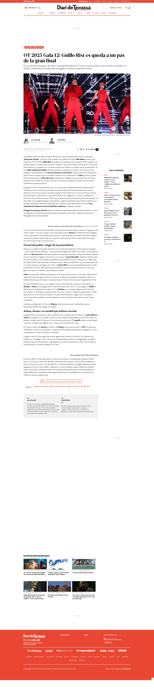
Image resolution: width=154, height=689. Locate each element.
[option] (77, 105)
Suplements (84, 1)
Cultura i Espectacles (34, 47)
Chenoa (77, 386)
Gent (80, 13)
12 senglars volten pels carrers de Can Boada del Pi (112, 239)
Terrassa (42, 13)
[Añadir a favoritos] (97, 149)
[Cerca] (126, 8)
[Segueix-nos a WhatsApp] (31, 640)
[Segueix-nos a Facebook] (24, 640)
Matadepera (62, 13)
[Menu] (26, 8)
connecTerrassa (125, 1)
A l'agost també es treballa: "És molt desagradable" (110, 226)
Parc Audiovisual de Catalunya (61, 386)
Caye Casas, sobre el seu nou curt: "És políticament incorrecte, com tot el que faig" (83, 596)
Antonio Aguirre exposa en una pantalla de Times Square (58, 573)
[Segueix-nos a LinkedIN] (36, 640)
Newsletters (116, 8)
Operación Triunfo (42, 386)
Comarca (52, 13)
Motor (104, 1)
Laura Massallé (35, 140)
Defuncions (113, 13)
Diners (88, 13)
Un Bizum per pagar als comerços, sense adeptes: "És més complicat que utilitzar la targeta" (112, 182)
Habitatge (97, 1)
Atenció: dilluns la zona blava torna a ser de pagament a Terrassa (111, 213)
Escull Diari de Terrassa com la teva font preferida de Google (62, 381)
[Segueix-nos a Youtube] (38, 640)
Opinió (71, 13)
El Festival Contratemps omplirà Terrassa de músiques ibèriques (34, 573)
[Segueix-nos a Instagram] (29, 640)
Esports (103, 13)
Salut (110, 1)
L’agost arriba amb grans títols (82, 572)
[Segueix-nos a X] (26, 640)
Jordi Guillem (61, 140)
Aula (90, 1)
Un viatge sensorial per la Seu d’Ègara (58, 596)
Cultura (96, 13)
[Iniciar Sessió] (129, 8)
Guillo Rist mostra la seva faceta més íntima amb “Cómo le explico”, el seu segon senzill (34, 596)
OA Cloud (126, 669)
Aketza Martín (108, 188)
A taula (116, 1)
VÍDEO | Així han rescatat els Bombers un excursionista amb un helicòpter (112, 198)
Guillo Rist (86, 386)
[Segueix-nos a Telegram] (33, 640)
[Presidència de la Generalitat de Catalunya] (113, 640)
